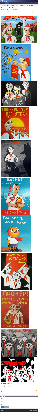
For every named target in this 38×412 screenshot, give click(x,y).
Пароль (2, 401)
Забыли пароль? (3, 405)
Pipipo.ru (2, 410)
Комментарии (4, 389)
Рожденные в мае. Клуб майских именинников (10, 9)
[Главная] (1, 5)
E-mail (2, 398)
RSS (36, 390)
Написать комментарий (5, 391)
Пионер (12, 386)
